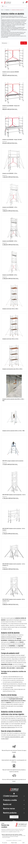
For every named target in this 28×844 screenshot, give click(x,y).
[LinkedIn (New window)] (14, 793)
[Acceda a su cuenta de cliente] (23, 2)
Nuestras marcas (9, 808)
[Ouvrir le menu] (2, 2)
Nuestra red (7, 804)
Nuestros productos (10, 812)
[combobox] (14, 6)
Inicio (2, 9)
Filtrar (24, 43)
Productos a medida (10, 800)
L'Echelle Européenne (10, 796)
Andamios (7, 9)
